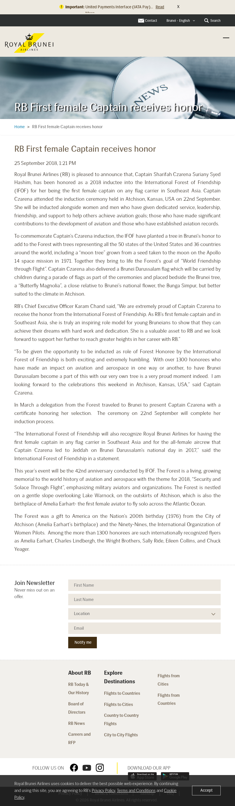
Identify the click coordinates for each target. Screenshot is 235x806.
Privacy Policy (103, 790)
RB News (76, 723)
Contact (151, 21)
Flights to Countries (122, 693)
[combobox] (181, 20)
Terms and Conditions (136, 790)
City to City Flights (121, 734)
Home (19, 126)
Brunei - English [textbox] (178, 21)
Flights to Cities (118, 704)
